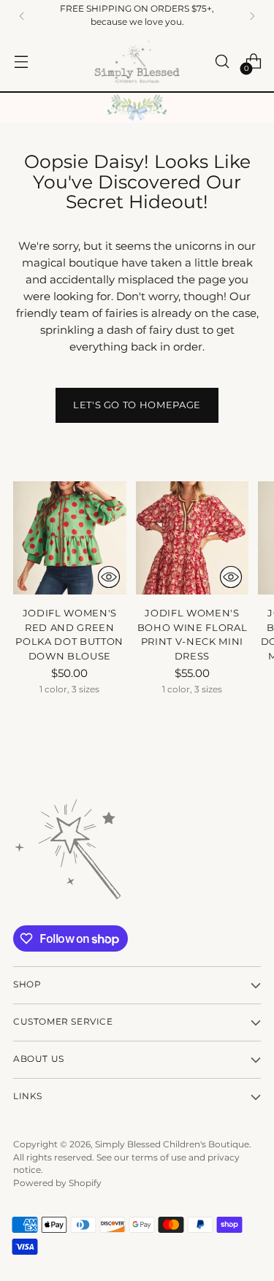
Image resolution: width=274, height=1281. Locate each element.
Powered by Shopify (57, 1183)
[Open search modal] (222, 62)
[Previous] (22, 16)
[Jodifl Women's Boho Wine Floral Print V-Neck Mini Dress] (192, 537)
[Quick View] (108, 576)
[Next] (252, 16)
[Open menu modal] (21, 62)
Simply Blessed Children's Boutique (172, 1144)
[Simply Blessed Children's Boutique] (137, 61)
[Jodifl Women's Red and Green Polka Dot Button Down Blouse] (69, 537)
